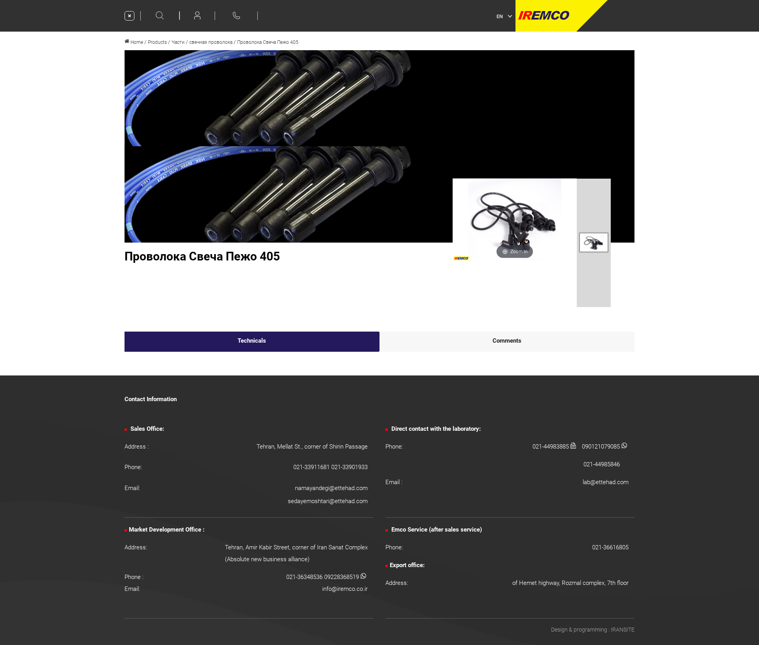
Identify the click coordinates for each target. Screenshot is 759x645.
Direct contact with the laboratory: (435, 428)
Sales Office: (146, 428)
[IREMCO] (561, 16)
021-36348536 (305, 577)
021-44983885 (551, 446)
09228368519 (342, 577)
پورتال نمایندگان (631, 15)
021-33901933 (349, 467)
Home (136, 42)
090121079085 (601, 446)
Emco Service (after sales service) (436, 529)
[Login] (197, 15)
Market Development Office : (166, 529)
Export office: (407, 565)
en (500, 16)
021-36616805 (610, 547)
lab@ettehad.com (606, 482)
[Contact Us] (236, 15)
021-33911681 (312, 467)
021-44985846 (601, 464)
